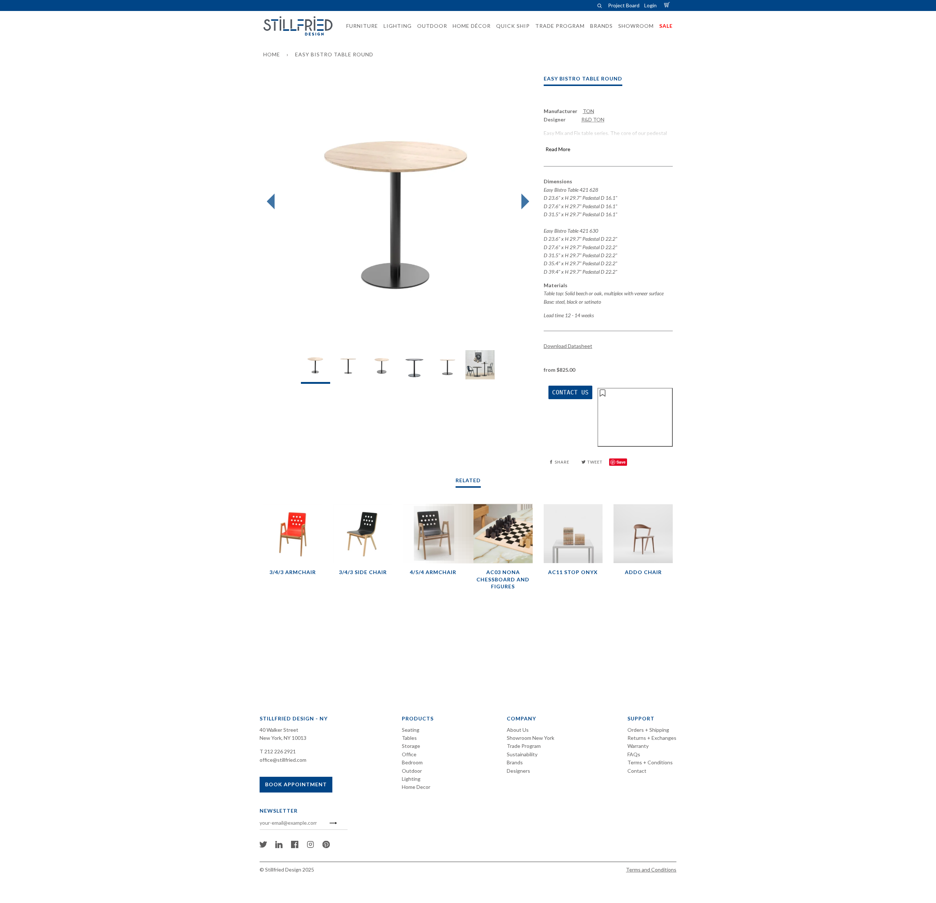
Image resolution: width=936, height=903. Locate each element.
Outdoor (412, 771)
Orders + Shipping (648, 730)
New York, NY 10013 (283, 738)
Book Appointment (296, 784)
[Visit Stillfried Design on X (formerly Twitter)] (263, 846)
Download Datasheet (568, 346)
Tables (409, 738)
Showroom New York (530, 738)
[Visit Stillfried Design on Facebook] (294, 846)
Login (650, 5)
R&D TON (592, 119)
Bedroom (412, 762)
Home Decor (416, 787)
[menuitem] (360, 26)
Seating (410, 730)
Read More (558, 149)
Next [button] (523, 202)
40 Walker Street (279, 730)
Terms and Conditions (651, 869)
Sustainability (522, 754)
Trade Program (524, 746)
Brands (515, 762)
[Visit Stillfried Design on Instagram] (310, 846)
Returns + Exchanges (651, 738)
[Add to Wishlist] (635, 417)
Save (621, 462)
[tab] (315, 366)
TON (588, 111)
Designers (518, 771)
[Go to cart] (668, 5)
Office (409, 754)
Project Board (623, 5)
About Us (518, 730)
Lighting (411, 779)
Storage (411, 746)
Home (271, 54)
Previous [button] (272, 202)
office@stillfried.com (283, 760)
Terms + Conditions (650, 762)
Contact (636, 771)
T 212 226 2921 (278, 751)
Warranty (638, 746)
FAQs (633, 754)
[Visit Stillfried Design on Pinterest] (326, 846)
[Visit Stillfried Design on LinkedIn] (279, 846)
